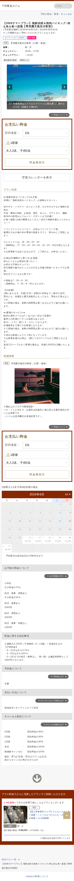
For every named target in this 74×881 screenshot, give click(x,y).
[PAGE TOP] (66, 815)
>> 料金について (58, 115)
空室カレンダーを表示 (37, 177)
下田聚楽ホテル (11, 6)
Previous (10, 87)
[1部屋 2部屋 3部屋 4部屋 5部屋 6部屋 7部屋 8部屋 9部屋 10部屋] (37, 143)
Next (65, 87)
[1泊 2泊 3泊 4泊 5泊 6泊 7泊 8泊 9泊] (46, 133)
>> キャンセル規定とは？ (53, 724)
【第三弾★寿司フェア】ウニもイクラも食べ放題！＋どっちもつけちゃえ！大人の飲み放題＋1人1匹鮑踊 (49, 814)
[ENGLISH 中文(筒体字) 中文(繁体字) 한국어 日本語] (63, 6)
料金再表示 (37, 162)
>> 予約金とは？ (57, 677)
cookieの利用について (37, 876)
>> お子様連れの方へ (55, 576)
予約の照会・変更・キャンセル (56, 14)
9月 (67, 494)
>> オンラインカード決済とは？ (51, 701)
